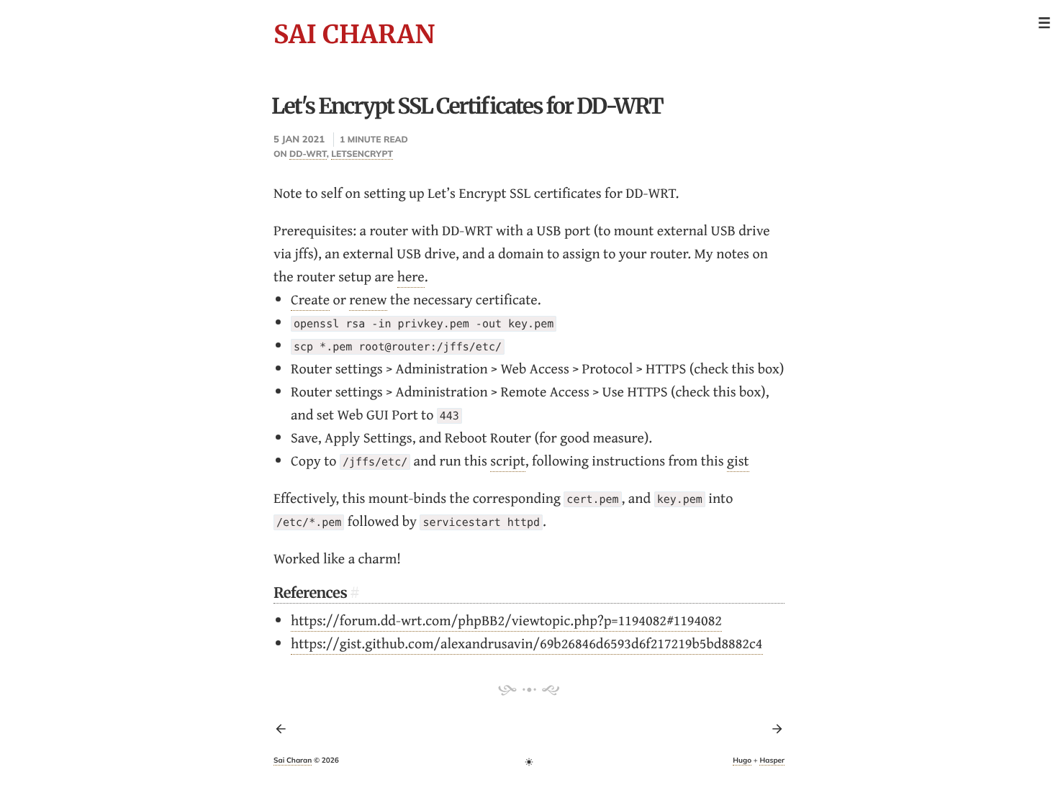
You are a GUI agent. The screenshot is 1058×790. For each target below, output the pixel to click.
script (507, 460)
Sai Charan (354, 34)
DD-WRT (308, 153)
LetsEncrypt (362, 153)
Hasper (772, 760)
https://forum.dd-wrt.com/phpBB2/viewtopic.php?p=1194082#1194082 (506, 620)
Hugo (742, 760)
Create (310, 299)
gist (738, 460)
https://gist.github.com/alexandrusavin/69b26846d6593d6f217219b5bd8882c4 (527, 643)
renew (367, 299)
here (411, 276)
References (310, 593)
